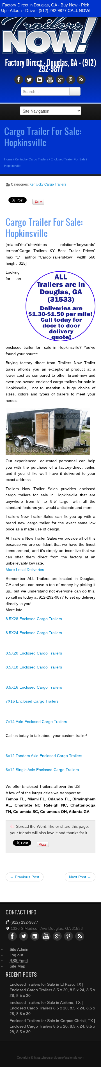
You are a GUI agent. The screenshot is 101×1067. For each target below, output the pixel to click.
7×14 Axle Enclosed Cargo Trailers (36, 721)
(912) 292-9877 (24, 922)
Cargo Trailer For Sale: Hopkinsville (42, 136)
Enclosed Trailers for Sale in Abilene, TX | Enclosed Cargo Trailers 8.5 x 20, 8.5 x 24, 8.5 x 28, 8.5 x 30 (52, 1008)
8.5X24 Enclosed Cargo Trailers (34, 632)
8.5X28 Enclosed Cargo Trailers (34, 619)
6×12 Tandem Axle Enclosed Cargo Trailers (44, 755)
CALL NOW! (79, 10)
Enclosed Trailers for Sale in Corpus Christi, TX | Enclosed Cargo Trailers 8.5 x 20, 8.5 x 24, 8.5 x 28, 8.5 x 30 (52, 1026)
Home (8, 159)
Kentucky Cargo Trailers (31, 159)
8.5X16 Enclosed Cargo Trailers (34, 687)
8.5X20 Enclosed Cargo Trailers (34, 653)
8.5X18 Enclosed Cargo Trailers (34, 667)
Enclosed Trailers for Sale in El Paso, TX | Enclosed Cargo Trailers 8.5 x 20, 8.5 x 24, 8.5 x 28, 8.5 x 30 (52, 990)
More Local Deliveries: (25, 569)
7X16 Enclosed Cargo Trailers (32, 701)
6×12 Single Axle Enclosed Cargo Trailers (42, 769)
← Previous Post (24, 877)
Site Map (17, 966)
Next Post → (80, 877)
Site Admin (19, 949)
